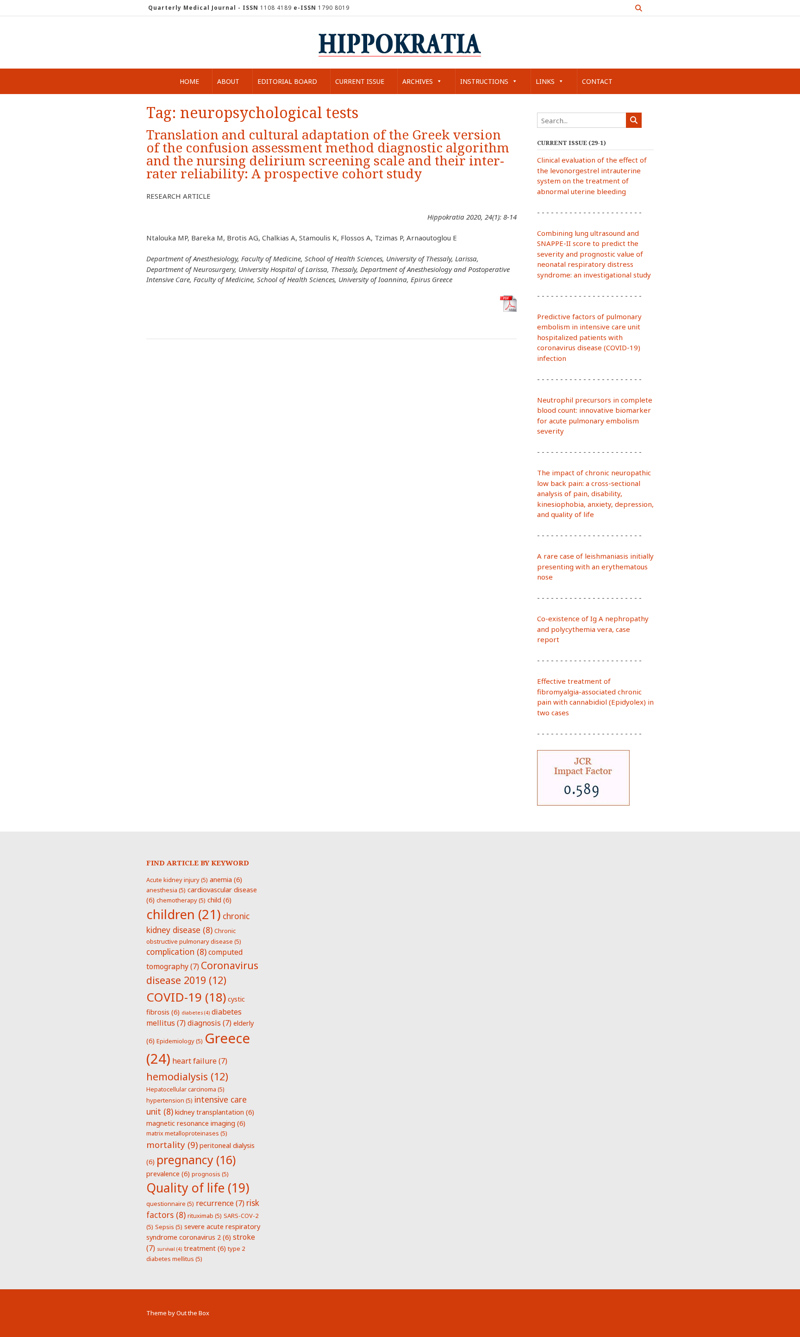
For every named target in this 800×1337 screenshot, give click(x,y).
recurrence (220, 1203)
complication (176, 951)
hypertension (169, 1100)
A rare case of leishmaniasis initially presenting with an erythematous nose (595, 566)
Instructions (484, 81)
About (228, 81)
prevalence (168, 1173)
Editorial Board (287, 81)
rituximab (205, 1215)
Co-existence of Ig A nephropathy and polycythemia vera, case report (593, 629)
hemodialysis (187, 1076)
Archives (417, 81)
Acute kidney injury (177, 880)
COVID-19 (186, 997)
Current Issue (359, 81)
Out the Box (192, 1313)
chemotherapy (181, 900)
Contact (597, 81)
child (219, 899)
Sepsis (168, 1227)
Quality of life (197, 1187)
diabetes (195, 1012)
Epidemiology (179, 1041)
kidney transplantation (214, 1111)
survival (169, 1249)
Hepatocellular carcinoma (185, 1089)
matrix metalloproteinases (186, 1133)
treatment (205, 1248)
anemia (226, 879)
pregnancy (196, 1159)
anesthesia (166, 890)
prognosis (210, 1174)
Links (545, 81)
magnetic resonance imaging (195, 1123)
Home (189, 81)
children (183, 914)
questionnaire (170, 1203)
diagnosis (209, 1023)
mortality (172, 1144)
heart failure (199, 1061)
